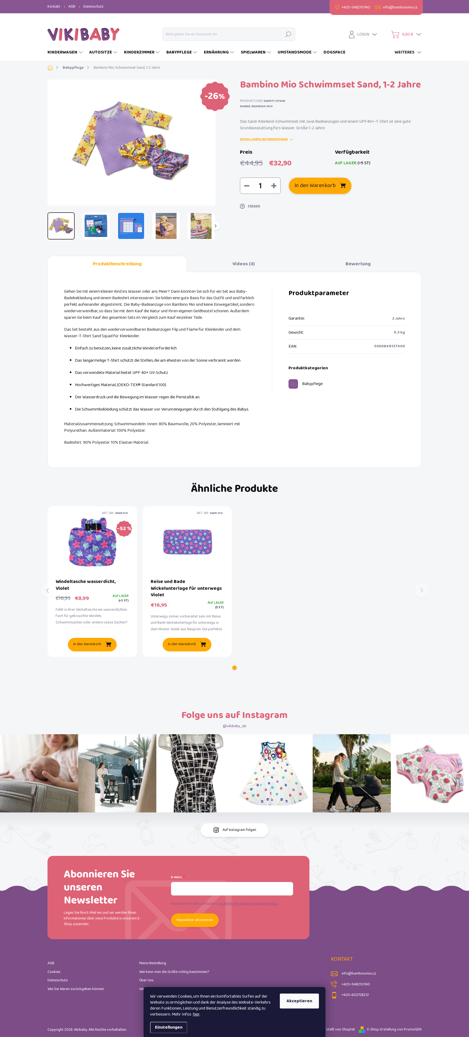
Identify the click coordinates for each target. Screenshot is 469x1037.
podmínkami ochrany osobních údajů (248, 903)
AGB (71, 6)
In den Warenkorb (315, 185)
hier (196, 1014)
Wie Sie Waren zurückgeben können (75, 989)
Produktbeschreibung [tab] (117, 264)
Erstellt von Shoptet (339, 1029)
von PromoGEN (409, 1029)
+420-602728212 (355, 995)
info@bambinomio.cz (359, 973)
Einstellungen (168, 1027)
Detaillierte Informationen (264, 139)
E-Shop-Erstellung (381, 1029)
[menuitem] (65, 52)
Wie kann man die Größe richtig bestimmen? (174, 972)
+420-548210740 (356, 984)
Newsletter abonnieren (195, 920)
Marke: (256, 106)
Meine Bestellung (152, 963)
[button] (234, 667)
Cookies (54, 972)
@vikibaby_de (234, 726)
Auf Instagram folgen (239, 830)
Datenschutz (93, 6)
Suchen (288, 34)
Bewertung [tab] (358, 264)
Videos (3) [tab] (243, 264)
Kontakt (53, 6)
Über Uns (146, 980)
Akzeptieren (299, 1001)
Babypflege (312, 384)
